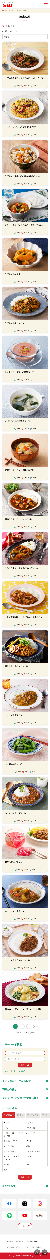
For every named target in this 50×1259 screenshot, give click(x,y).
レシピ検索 (18, 10)
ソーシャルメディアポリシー (33, 1247)
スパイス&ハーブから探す (26, 1080)
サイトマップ (20, 1241)
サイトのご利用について (35, 1241)
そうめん (22, 1071)
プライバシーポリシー (14, 1247)
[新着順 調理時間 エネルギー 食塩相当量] (25, 36)
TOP (6, 10)
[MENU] (46, 4)
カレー (7, 1071)
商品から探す (26, 1089)
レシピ (11, 10)
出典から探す (26, 1185)
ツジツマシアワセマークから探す (26, 1097)
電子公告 (10, 1241)
